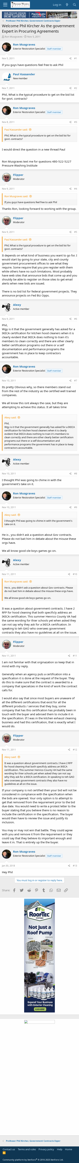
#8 (75, 473)
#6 (75, 318)
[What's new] (67, 4)
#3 (75, 122)
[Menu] (5, 5)
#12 (75, 749)
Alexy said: (10, 417)
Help (59, 1149)
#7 (75, 380)
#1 (75, 58)
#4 (75, 188)
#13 (75, 865)
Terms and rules (27, 1149)
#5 (75, 232)
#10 (75, 574)
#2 (75, 88)
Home (68, 1149)
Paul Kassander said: (16, 129)
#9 (75, 507)
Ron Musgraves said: (16, 196)
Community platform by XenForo (33, 1159)
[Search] (74, 4)
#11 (75, 655)
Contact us (9, 1149)
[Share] (70, 58)
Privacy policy (46, 1149)
